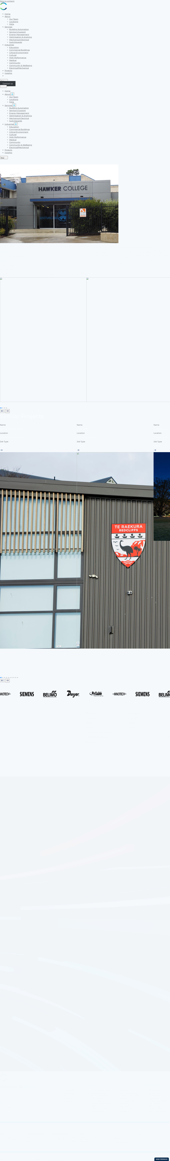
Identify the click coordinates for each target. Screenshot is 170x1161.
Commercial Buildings (19, 50)
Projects (8, 71)
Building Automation (19, 29)
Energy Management (19, 34)
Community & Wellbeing (20, 65)
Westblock (154, 1098)
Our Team (13, 19)
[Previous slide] (2, 411)
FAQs (11, 24)
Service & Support (17, 32)
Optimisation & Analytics (20, 37)
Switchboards (15, 42)
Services (8, 27)
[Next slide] (7, 411)
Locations (13, 22)
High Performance (17, 58)
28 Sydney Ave (155, 1090)
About (7, 16)
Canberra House (156, 1095)
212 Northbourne (156, 1093)
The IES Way (68, 1090)
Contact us (68, 1101)
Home (7, 14)
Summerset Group (157, 1111)
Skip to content (7, 1)
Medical (12, 60)
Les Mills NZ (154, 1106)
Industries (9, 45)
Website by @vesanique (55, 1160)
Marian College (155, 1108)
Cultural (12, 55)
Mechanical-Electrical (19, 40)
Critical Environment (18, 53)
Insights (8, 73)
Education (14, 47)
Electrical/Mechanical (19, 68)
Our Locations (69, 1093)
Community (14, 63)
